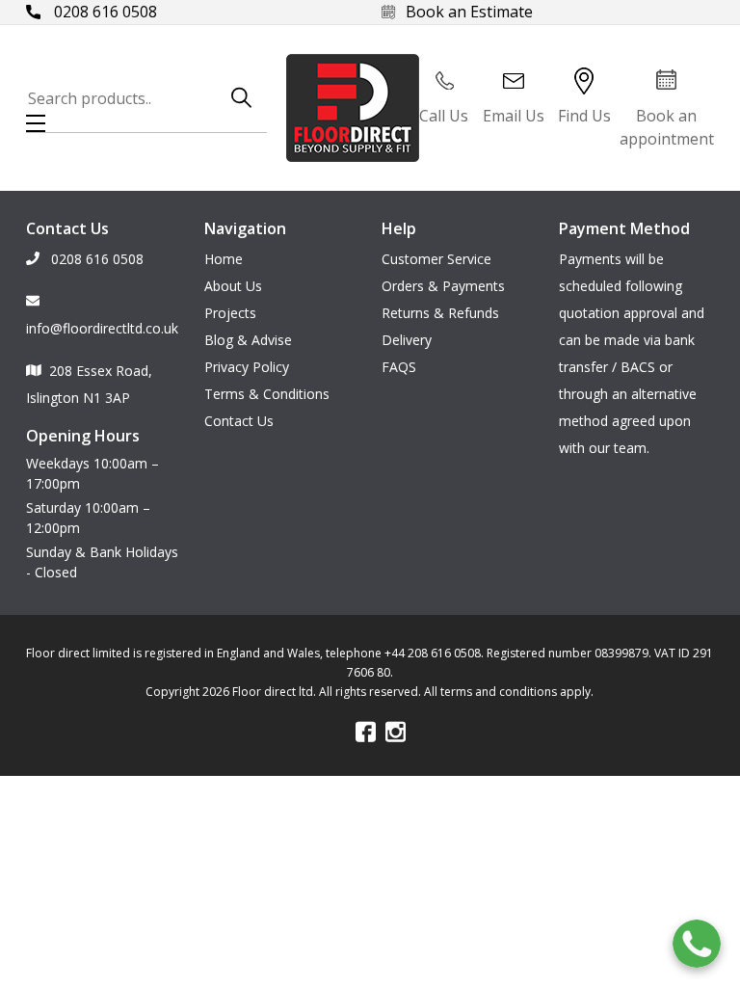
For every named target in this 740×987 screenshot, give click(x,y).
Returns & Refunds (440, 313)
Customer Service (436, 259)
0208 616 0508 (103, 11)
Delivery (407, 340)
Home (223, 259)
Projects (230, 313)
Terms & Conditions (267, 394)
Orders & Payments (443, 286)
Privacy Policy (246, 367)
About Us (233, 286)
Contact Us (239, 421)
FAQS (399, 367)
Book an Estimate (469, 11)
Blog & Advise (248, 340)
